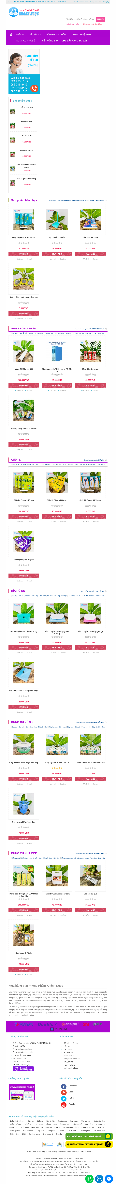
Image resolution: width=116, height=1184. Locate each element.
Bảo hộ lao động (31, 727)
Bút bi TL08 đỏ (26, 121)
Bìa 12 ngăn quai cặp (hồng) (90, 631)
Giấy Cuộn (74, 464)
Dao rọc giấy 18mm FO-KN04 (23, 428)
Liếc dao (56, 858)
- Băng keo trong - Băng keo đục (57, 1124)
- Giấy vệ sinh (14, 1131)
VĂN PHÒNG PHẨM (56, 34)
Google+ (72, 1092)
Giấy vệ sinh (96, 727)
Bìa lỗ (83, 596)
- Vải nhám (88, 1124)
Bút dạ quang (59, 333)
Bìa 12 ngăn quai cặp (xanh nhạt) (23, 691)
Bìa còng (57, 596)
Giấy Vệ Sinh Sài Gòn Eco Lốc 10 (90, 763)
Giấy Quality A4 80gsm (24, 560)
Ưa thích (20, 259)
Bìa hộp (64, 596)
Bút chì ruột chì (39, 333)
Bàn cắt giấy (23, 333)
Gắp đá (45, 858)
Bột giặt (41, 727)
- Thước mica (62, 1121)
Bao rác (15, 727)
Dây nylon (62, 727)
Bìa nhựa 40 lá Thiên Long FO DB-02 (57, 370)
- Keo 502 (35, 1128)
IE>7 (91, 1151)
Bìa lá (78, 596)
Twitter (71, 1098)
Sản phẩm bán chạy (24, 200)
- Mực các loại (100, 1124)
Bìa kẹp (14, 596)
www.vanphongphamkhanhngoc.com (79, 1175)
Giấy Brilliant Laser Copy (29, 464)
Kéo (50, 858)
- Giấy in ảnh (14, 1134)
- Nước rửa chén (99, 1121)
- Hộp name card (87, 1128)
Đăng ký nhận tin (71, 1043)
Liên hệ (67, 1046)
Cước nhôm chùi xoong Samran (24, 297)
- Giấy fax (30, 1121)
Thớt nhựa (93, 858)
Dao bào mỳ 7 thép (24, 953)
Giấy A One (16, 464)
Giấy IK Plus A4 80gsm (57, 500)
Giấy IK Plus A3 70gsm (24, 500)
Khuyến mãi (68, 1062)
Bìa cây (49, 596)
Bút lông (75, 333)
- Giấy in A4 (38, 1124)
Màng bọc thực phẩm (81, 858)
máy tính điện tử (97, 24)
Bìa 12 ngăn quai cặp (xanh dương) (57, 632)
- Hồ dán (57, 1128)
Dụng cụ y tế (85, 727)
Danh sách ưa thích (81, 2)
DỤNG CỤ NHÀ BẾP (26, 40)
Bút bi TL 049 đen (26, 150)
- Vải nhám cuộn (99, 1131)
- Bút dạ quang (46, 1128)
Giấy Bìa (54, 464)
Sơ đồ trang (68, 1052)
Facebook (73, 1086)
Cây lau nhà (53, 727)
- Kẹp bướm (73, 1121)
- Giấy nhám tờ (47, 1134)
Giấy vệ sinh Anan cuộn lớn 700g (23, 763)
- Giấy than (13, 1128)
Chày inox (24, 858)
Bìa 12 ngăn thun (24, 596)
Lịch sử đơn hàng (71, 1068)
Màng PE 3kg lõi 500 (24, 369)
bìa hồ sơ (86, 24)
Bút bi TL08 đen (27, 107)
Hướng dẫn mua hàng (22, 1055)
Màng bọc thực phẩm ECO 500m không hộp (23, 895)
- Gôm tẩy (59, 1134)
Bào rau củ (16, 858)
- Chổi (23, 1134)
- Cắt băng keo (84, 1131)
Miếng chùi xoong (67, 858)
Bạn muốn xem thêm (76, 200)
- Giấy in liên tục (15, 1124)
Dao (40, 858)
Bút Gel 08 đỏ (27, 136)
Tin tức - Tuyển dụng (21, 1065)
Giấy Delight (101, 464)
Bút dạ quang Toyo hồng (26, 179)
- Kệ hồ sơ (28, 1124)
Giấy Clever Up (63, 464)
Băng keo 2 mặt (90, 333)
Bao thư (15, 333)
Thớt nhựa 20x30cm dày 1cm (57, 894)
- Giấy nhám (24, 1128)
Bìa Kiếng (71, 596)
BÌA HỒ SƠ (35, 34)
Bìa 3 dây (35, 596)
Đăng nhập (94, 2)
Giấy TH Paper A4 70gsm (90, 500)
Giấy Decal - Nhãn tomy (87, 464)
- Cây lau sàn (85, 1121)
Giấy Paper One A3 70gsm (23, 237)
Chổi (46, 727)
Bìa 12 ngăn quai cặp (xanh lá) (23, 631)
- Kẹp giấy (50, 1131)
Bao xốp (21, 727)
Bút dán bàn (50, 333)
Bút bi (31, 333)
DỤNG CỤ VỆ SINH (81, 34)
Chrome (87, 1151)
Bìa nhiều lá (90, 596)
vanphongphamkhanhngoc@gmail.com (44, 1175)
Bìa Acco (43, 596)
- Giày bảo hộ (77, 1124)
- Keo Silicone (27, 1131)
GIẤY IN (20, 34)
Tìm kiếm (100, 19)
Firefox (82, 1151)
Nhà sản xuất (69, 1056)
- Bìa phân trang (34, 1134)
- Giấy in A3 (101, 1128)
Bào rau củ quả (90, 894)
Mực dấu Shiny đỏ (90, 369)
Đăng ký (106, 2)
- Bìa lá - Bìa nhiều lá (71, 1128)
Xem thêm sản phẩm (89, 329)
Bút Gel (68, 333)
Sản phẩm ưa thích (72, 1059)
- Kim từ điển (50, 1121)
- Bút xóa (60, 1131)
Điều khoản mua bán (21, 1061)
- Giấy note (40, 1131)
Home (12, 35)
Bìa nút (98, 596)
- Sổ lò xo (39, 1121)
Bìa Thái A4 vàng (90, 237)
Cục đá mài (33, 858)
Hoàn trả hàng (69, 1065)
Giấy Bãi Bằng (45, 464)
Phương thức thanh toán (23, 1052)
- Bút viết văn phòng (16, 1121)
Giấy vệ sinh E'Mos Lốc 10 (57, 763)
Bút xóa (81, 333)
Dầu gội (77, 727)
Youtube (72, 1104)
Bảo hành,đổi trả (19, 1058)
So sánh (29, 259)
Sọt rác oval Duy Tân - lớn (23, 822)
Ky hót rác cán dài (57, 237)
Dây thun (70, 727)
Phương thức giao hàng (22, 1049)
